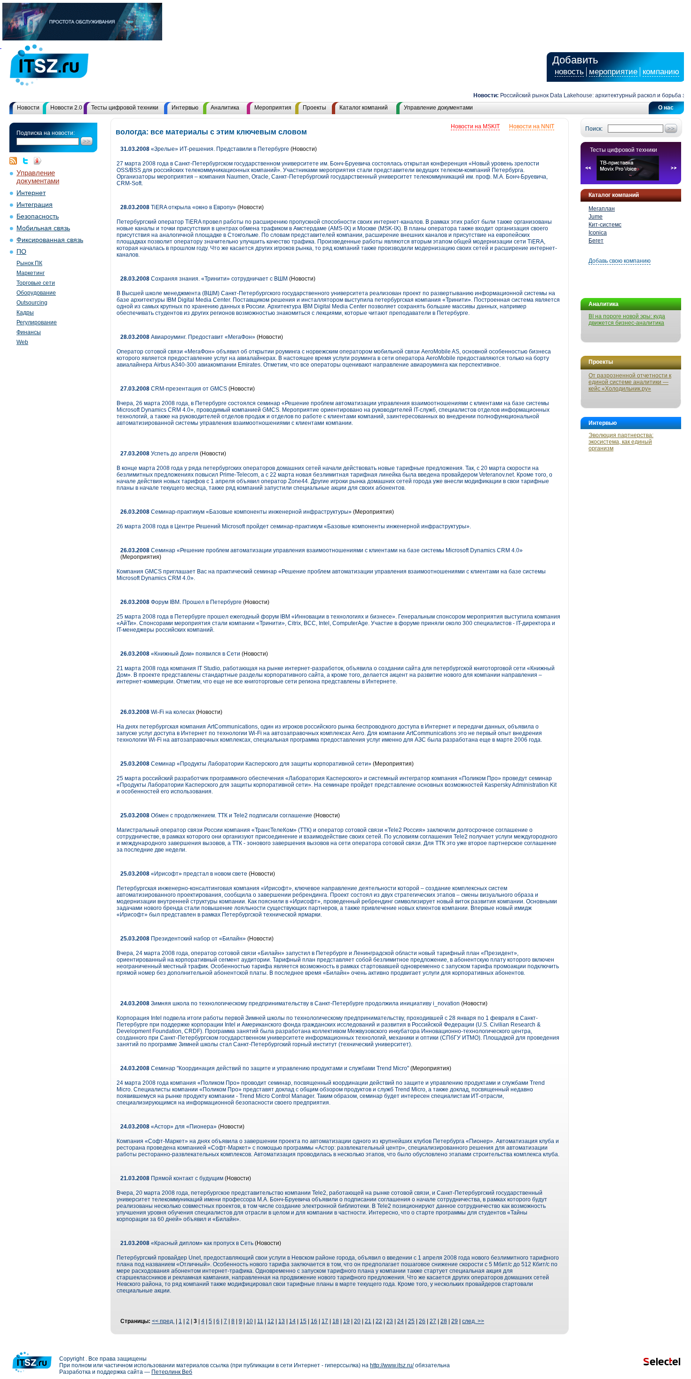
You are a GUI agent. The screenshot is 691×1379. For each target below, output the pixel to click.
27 (433, 1321)
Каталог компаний (363, 107)
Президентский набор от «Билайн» (183, 938)
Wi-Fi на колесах (157, 712)
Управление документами (438, 107)
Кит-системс (605, 224)
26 (422, 1321)
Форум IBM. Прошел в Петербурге (181, 602)
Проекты (314, 107)
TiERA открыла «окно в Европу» (178, 207)
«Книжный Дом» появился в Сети (180, 653)
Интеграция (34, 204)
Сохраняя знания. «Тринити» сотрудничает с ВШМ (204, 278)
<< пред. (163, 1321)
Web (22, 342)
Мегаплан (602, 208)
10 (249, 1321)
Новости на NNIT (531, 126)
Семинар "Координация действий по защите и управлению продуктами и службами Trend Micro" (264, 1068)
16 (314, 1321)
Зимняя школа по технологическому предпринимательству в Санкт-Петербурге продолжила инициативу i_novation (290, 1003)
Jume (596, 216)
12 (270, 1321)
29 (454, 1321)
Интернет (31, 192)
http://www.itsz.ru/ (392, 1365)
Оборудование (36, 293)
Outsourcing (31, 302)
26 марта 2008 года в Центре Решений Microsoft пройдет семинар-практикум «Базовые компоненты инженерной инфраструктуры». (294, 526)
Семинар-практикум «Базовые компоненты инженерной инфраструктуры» (236, 512)
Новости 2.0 (66, 107)
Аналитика (225, 107)
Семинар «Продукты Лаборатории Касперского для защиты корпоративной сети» (245, 763)
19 (346, 1321)
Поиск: (594, 128)
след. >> (473, 1321)
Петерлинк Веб (171, 1372)
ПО (21, 251)
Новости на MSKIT (475, 126)
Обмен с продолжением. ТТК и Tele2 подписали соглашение (216, 815)
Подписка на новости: (45, 133)
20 (357, 1321)
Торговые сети (35, 283)
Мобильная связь (43, 228)
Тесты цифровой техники (124, 107)
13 (281, 1321)
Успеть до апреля (159, 453)
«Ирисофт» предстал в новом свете (183, 873)
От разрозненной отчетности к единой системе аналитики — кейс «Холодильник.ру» (630, 382)
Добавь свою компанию (620, 261)
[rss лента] (15, 161)
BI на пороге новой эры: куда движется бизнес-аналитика (627, 319)
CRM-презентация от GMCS (173, 388)
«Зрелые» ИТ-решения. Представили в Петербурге (204, 149)
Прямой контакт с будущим (171, 1178)
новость (569, 71)
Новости (28, 107)
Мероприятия (272, 107)
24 (400, 1321)
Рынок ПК (29, 263)
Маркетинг (30, 273)
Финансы (28, 332)
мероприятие (613, 71)
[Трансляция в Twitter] (28, 161)
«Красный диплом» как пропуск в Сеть (186, 1243)
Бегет (596, 240)
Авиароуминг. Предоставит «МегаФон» (187, 337)
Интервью (185, 107)
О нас (666, 107)
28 (443, 1321)
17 (325, 1321)
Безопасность (37, 216)
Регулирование (36, 322)
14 (292, 1321)
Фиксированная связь (49, 239)
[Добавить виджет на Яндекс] (37, 161)
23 (389, 1321)
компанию (661, 71)
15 (303, 1321)
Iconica (598, 232)
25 (411, 1321)
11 (260, 1321)
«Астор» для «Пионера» (169, 1126)
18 (335, 1321)
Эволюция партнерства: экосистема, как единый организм (621, 442)
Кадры (25, 312)
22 (379, 1321)
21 (368, 1321)
